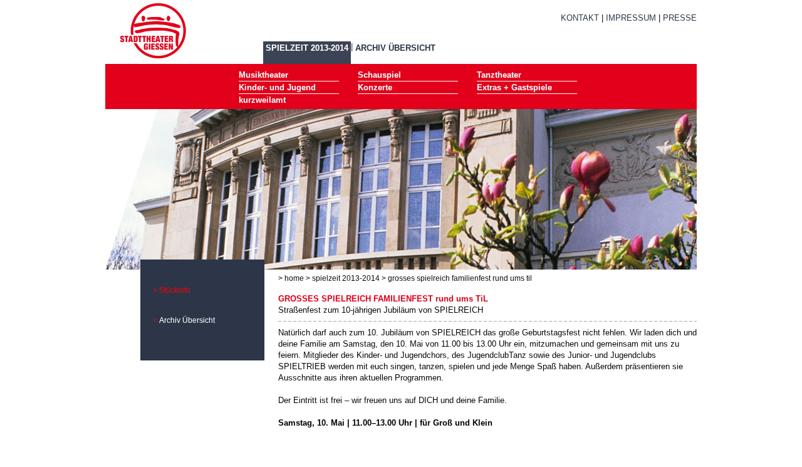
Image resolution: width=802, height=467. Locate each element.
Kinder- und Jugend (277, 87)
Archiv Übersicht (395, 48)
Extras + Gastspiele (514, 87)
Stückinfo (174, 290)
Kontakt (580, 18)
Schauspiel (379, 75)
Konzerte (375, 87)
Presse (680, 18)
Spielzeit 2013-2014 (307, 48)
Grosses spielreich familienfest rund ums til (460, 278)
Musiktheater (263, 75)
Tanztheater (499, 75)
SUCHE (590, 33)
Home (294, 278)
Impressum (631, 18)
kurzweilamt (262, 100)
